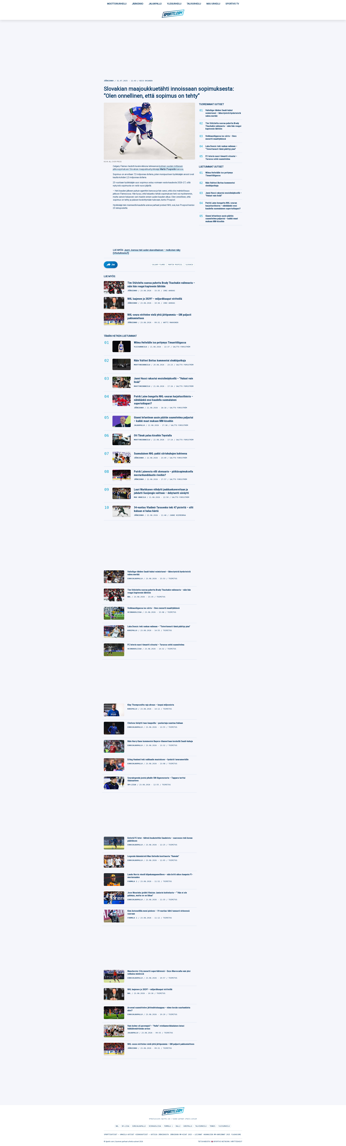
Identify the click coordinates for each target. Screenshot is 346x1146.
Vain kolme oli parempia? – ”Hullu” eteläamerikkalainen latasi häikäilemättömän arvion (155, 1027)
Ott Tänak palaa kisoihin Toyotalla (153, 435)
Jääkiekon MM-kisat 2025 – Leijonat (186, 1134)
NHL (117, 1126)
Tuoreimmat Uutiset (211, 104)
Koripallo (188, 1126)
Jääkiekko (137, 3)
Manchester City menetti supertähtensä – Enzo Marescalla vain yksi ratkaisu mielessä (158, 972)
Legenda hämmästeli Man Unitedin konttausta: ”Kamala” (153, 856)
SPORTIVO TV (232, 3)
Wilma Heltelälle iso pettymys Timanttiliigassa (160, 342)
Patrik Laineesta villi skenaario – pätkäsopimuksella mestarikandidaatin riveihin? (163, 473)
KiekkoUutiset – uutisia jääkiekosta (152, 1134)
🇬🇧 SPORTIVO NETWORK (220, 1141)
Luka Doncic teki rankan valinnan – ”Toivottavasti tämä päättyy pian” (158, 626)
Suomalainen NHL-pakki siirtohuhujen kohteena (160, 453)
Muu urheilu (213, 3)
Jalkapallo (155, 3)
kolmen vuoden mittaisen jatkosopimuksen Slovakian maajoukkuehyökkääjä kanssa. (148, 167)
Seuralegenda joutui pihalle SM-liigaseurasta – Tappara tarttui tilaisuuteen (156, 779)
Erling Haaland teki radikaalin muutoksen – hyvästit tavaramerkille (158, 759)
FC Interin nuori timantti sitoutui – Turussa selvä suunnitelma (155, 644)
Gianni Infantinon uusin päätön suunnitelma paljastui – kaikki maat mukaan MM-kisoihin (163, 419)
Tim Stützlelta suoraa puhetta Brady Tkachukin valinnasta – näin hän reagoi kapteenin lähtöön (161, 284)
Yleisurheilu (174, 3)
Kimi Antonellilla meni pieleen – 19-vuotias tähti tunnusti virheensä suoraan (158, 912)
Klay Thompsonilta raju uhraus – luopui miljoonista (150, 705)
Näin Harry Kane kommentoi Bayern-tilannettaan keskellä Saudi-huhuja (160, 741)
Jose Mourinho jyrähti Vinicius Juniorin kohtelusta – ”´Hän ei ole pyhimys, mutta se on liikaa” (157, 894)
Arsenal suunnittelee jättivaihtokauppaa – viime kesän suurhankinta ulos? (158, 1009)
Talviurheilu (194, 3)
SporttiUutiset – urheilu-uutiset (119, 1134)
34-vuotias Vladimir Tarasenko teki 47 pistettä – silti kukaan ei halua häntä (163, 509)
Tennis (212, 1126)
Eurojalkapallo (139, 1126)
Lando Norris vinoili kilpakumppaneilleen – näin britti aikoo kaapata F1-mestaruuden (160, 876)
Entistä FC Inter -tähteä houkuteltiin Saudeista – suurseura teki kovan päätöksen (159, 839)
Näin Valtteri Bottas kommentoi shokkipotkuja (160, 360)
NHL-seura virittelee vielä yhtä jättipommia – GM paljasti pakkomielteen (159, 316)
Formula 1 (168, 1126)
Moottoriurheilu (117, 3)
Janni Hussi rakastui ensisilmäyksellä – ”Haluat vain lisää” (163, 380)
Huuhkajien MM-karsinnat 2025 (217, 1134)
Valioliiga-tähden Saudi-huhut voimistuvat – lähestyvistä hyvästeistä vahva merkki (159, 573)
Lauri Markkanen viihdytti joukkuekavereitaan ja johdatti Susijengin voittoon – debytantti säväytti (161, 491)
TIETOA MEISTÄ (204, 1141)
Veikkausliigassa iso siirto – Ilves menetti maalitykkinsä (153, 608)
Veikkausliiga (155, 1126)
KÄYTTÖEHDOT (236, 1141)
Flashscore (236, 1134)
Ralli (178, 1126)
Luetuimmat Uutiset (211, 166)
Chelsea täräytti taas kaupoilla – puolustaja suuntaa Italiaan (155, 723)
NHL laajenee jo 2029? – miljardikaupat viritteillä (154, 298)
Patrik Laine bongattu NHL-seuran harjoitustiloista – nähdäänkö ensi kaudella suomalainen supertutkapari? (163, 400)
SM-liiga (125, 1126)
